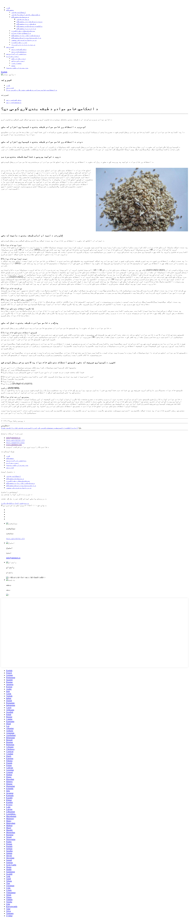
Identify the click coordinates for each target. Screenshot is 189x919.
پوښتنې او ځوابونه (16, 54)
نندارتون (16, 63)
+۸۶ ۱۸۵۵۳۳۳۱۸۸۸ (15, 442)
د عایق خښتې (22, 19)
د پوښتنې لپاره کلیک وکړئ (15, 503)
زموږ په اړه (12, 56)
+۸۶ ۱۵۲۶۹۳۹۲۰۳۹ (15, 440)
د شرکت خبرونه (18, 49)
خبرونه (10, 47)
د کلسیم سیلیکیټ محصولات (29, 26)
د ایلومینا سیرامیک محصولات (26, 37)
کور (8, 7)
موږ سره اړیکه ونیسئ (17, 68)
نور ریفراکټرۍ (19, 42)
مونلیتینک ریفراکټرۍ (23, 31)
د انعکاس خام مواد (21, 33)
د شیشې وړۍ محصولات (26, 24)
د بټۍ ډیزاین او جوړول (23, 44)
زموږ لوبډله (18, 61)
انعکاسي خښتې (18, 12)
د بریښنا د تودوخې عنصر (24, 40)
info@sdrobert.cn (13, 438)
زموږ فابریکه (18, 58)
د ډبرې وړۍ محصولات (26, 28)
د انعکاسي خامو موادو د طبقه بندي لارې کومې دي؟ (31, 90)
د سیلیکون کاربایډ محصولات (25, 35)
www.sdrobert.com (14, 445)
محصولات (10, 10)
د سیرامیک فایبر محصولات (29, 21)
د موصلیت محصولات (20, 17)
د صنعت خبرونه (18, 51)
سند (13, 65)
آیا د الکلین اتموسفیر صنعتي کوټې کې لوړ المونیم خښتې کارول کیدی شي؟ (39, 428)
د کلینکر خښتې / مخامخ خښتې (25, 14)
